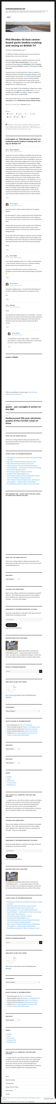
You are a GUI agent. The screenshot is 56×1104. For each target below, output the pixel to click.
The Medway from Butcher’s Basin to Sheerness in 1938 (23, 484)
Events (7, 127)
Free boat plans (10, 1083)
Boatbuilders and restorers (27, 124)
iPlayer (25, 92)
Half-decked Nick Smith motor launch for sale (20, 463)
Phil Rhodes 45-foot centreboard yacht (19, 129)
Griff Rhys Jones (36, 127)
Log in (9, 778)
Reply (7, 197)
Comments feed (11, 783)
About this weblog (10, 1080)
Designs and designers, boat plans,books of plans (28, 126)
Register (9, 776)
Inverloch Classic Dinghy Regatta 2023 (18, 473)
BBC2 (31, 127)
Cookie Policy (32, 1101)
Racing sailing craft (18, 127)
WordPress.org (11, 785)
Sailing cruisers (26, 127)
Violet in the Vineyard (25, 725)
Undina (29, 129)
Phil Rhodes (8, 129)
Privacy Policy (9, 1090)
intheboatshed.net (15, 9)
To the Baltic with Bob (29, 74)
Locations (11, 127)
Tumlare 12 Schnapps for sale (31, 727)
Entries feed (10, 781)
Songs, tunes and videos (12, 1087)
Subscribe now (11, 625)
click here (8, 697)
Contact (8, 1094)
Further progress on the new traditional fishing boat (22, 465)
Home (7, 1076)
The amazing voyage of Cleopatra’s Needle (19, 471)
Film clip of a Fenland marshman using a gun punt (21, 461)
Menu (9, 17)
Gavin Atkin (10, 124)
